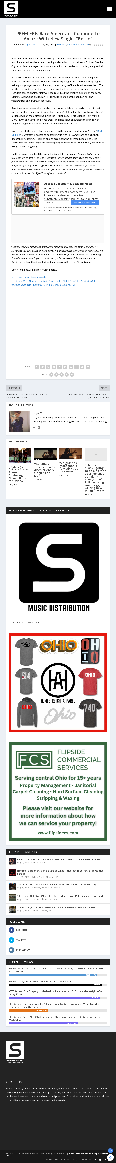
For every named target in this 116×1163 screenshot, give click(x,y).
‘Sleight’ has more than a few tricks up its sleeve (69, 467)
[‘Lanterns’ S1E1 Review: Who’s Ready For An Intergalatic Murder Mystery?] (12, 886)
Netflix (42, 877)
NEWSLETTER (52, 1159)
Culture (34, 862)
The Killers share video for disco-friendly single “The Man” (45, 470)
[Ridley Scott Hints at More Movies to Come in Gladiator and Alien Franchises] (12, 861)
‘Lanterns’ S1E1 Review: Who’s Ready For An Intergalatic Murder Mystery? (57, 884)
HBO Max (35, 887)
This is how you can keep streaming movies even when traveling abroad (56, 907)
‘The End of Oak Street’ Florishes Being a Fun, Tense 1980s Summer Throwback (60, 896)
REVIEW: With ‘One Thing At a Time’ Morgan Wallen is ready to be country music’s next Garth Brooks (56, 970)
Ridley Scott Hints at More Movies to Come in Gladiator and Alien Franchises (59, 859)
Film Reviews (47, 899)
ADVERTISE (66, 1159)
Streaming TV (52, 877)
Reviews (45, 887)
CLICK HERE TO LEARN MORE (27, 622)
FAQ (75, 1159)
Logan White (31, 44)
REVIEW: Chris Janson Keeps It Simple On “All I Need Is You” (40, 981)
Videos (81, 44)
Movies (42, 862)
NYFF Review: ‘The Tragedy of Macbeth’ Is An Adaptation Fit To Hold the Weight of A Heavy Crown (55, 993)
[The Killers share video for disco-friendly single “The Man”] (45, 454)
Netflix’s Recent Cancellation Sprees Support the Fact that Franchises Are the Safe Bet (60, 872)
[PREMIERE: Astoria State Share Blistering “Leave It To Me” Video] (20, 455)
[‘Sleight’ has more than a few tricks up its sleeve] (70, 453)
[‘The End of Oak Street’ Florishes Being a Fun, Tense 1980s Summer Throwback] (12, 897)
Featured (72, 44)
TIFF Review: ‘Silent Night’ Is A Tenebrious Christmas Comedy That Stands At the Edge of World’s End (57, 1018)
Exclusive (61, 44)
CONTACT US (85, 1159)
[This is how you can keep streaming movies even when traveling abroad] (12, 909)
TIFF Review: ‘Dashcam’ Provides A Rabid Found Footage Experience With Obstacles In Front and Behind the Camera (55, 1005)
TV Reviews (55, 887)
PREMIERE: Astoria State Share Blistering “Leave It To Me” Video (18, 474)
